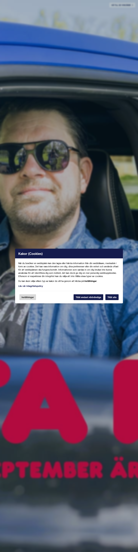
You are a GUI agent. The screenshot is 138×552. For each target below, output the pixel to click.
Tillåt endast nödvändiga (88, 297)
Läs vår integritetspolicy (30, 286)
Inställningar (28, 297)
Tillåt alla (112, 297)
